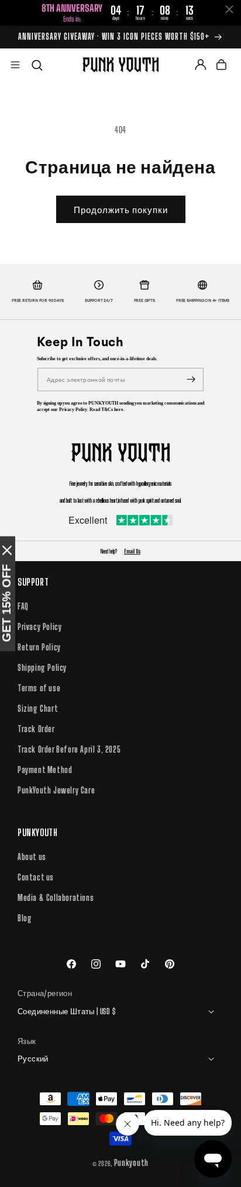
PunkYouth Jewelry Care (56, 790)
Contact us (36, 877)
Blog (25, 918)
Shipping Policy (42, 668)
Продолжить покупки (121, 209)
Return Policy (39, 647)
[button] (15, 64)
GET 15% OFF (6, 603)
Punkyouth (131, 1163)
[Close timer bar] (229, 9)
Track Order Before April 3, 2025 (69, 749)
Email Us (132, 551)
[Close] (7, 550)
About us (32, 857)
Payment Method (45, 770)
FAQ (23, 606)
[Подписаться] (191, 379)
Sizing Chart (38, 708)
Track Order (36, 729)
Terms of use (39, 688)
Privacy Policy (39, 627)
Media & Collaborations (56, 898)
